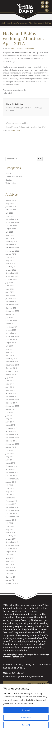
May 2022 (9, 289)
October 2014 (11, 513)
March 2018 (10, 390)
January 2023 (11, 270)
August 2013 (11, 551)
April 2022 (10, 292)
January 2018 (11, 393)
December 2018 (12, 362)
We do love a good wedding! (17, 123)
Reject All (26, 725)
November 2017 (12, 400)
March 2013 (10, 567)
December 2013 (12, 542)
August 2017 (11, 409)
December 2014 (12, 507)
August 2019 (11, 343)
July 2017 (9, 412)
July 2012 (9, 574)
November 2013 (12, 545)
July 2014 (9, 523)
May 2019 (9, 352)
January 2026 (11, 206)
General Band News (14, 177)
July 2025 (9, 213)
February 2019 (11, 358)
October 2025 (11, 210)
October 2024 (11, 225)
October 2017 (11, 403)
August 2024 (11, 229)
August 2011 (11, 580)
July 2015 (9, 485)
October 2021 (11, 308)
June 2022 (9, 286)
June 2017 (9, 415)
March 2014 (10, 532)
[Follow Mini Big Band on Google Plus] (47, 6)
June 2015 (9, 488)
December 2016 (12, 434)
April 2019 (10, 355)
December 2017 (12, 396)
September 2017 (12, 406)
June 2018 (9, 381)
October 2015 (11, 475)
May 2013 (9, 561)
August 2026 (11, 200)
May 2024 (9, 235)
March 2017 (10, 425)
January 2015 (11, 504)
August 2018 (11, 374)
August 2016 (11, 447)
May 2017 (9, 419)
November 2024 (12, 222)
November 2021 (12, 305)
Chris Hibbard (29, 48)
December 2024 (12, 219)
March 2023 (10, 263)
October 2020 (11, 320)
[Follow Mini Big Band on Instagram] (43, 3)
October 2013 (11, 548)
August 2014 (11, 520)
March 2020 (10, 324)
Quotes (9, 180)
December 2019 (12, 333)
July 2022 (9, 282)
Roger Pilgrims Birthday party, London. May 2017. (26, 127)
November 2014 (12, 510)
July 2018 (9, 377)
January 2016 (11, 469)
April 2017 (10, 422)
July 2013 (9, 555)
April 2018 (10, 387)
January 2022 (11, 298)
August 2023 (11, 254)
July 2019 (9, 346)
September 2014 (12, 517)
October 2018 (11, 368)
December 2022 (12, 273)
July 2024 (9, 232)
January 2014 (11, 539)
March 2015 (10, 498)
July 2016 (9, 450)
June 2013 (9, 558)
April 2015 (10, 494)
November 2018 (12, 365)
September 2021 (12, 311)
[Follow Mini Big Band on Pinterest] (47, 3)
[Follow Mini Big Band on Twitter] (43, 6)
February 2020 (11, 327)
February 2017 (11, 428)
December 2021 (12, 301)
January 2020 (11, 330)
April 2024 (10, 238)
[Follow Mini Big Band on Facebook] (47, 10)
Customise (26, 718)
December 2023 (12, 244)
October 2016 (11, 441)
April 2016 (10, 460)
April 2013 (10, 564)
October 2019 (11, 339)
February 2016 (11, 466)
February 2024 (11, 241)
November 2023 (12, 248)
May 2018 (9, 384)
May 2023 (9, 260)
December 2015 (12, 472)
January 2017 (11, 431)
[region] (26, 707)
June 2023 (9, 257)
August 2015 (11, 482)
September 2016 (12, 444)
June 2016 (9, 453)
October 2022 (11, 279)
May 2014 (9, 529)
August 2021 (11, 314)
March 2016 (10, 463)
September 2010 (12, 583)
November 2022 (12, 276)
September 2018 (12, 371)
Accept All (26, 710)
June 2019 (9, 349)
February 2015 (11, 501)
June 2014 (9, 526)
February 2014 (11, 536)
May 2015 (9, 491)
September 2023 (12, 251)
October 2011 (11, 577)
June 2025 (9, 216)
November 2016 (12, 438)
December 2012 (12, 570)
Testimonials (15, 130)
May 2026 (9, 203)
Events (8, 173)
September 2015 (12, 479)
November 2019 (12, 336)
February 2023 (11, 267)
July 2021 (9, 317)
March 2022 (10, 295)
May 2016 (9, 456)
